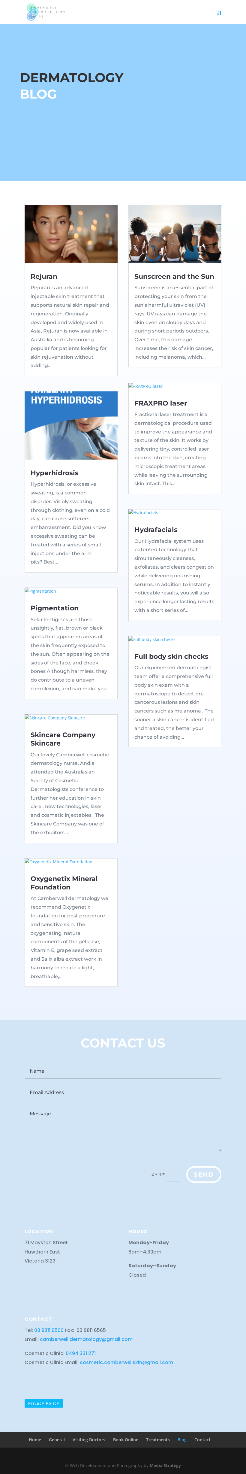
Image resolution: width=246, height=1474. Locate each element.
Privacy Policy (43, 1403)
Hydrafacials (156, 530)
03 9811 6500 (49, 1330)
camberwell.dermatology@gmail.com (86, 1339)
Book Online (125, 1439)
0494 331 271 (81, 1353)
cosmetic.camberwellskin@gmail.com (126, 1362)
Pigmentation (55, 608)
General (57, 1439)
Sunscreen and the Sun (174, 276)
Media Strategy (165, 1465)
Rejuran (44, 276)
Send (204, 1174)
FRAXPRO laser (160, 403)
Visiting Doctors (89, 1439)
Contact (202, 1439)
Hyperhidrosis (55, 473)
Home (35, 1439)
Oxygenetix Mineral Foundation (64, 883)
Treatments (158, 1439)
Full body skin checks (171, 656)
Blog (182, 1439)
